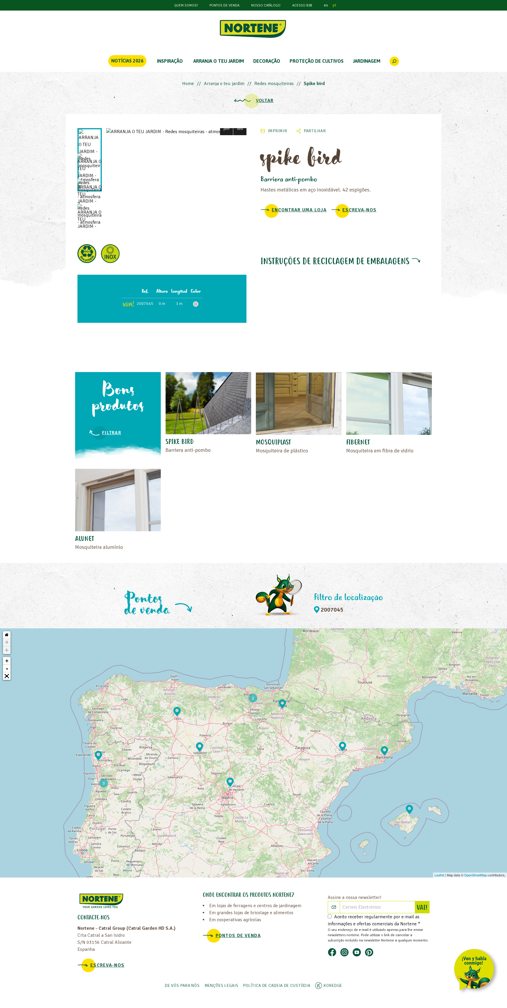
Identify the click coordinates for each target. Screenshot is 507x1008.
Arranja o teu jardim (224, 83)
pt (334, 5)
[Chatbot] (476, 971)
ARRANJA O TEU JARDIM (218, 61)
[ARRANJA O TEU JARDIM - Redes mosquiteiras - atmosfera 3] (176, 131)
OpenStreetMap (475, 875)
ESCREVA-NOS (359, 210)
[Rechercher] (394, 61)
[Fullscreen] (7, 676)
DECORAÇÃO (266, 61)
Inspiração (170, 61)
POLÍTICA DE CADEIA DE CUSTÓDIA (276, 985)
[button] (226, 128)
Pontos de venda (224, 5)
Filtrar (111, 433)
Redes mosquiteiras (274, 83)
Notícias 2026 (127, 60)
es (326, 5)
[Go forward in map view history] (7, 642)
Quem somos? (186, 5)
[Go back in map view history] (7, 650)
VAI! (423, 908)
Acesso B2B (302, 5)
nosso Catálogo (265, 5)
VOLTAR (265, 100)
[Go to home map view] (7, 635)
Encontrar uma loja (299, 210)
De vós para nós (182, 985)
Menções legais (222, 985)
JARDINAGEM (366, 61)
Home (188, 83)
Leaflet (439, 875)
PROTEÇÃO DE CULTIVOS (317, 61)
